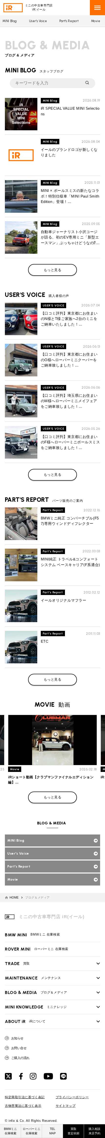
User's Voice (38, 21)
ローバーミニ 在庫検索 (36, 949)
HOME (14, 897)
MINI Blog (9, 21)
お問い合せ (18, 1048)
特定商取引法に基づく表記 (25, 1097)
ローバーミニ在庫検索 (31, 1131)
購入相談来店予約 (94, 1131)
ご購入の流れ (20, 1058)
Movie (95, 21)
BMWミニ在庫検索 (10, 1131)
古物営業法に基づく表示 (23, 1106)
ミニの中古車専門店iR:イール (39, 7)
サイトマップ (65, 1106)
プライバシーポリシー (72, 1097)
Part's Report (69, 21)
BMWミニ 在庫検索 (32, 934)
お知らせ (17, 1038)
